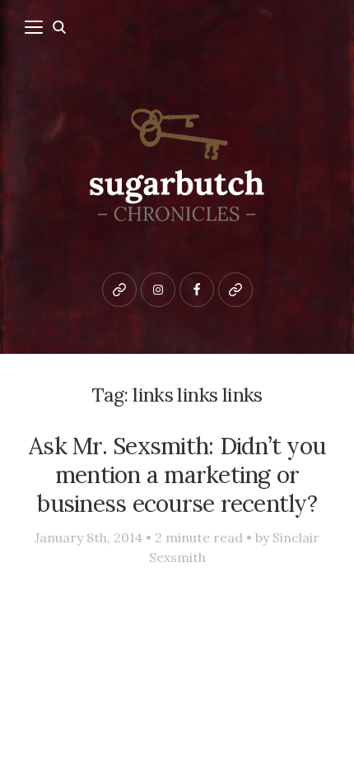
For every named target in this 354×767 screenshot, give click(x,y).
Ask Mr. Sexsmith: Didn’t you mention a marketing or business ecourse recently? (177, 474)
